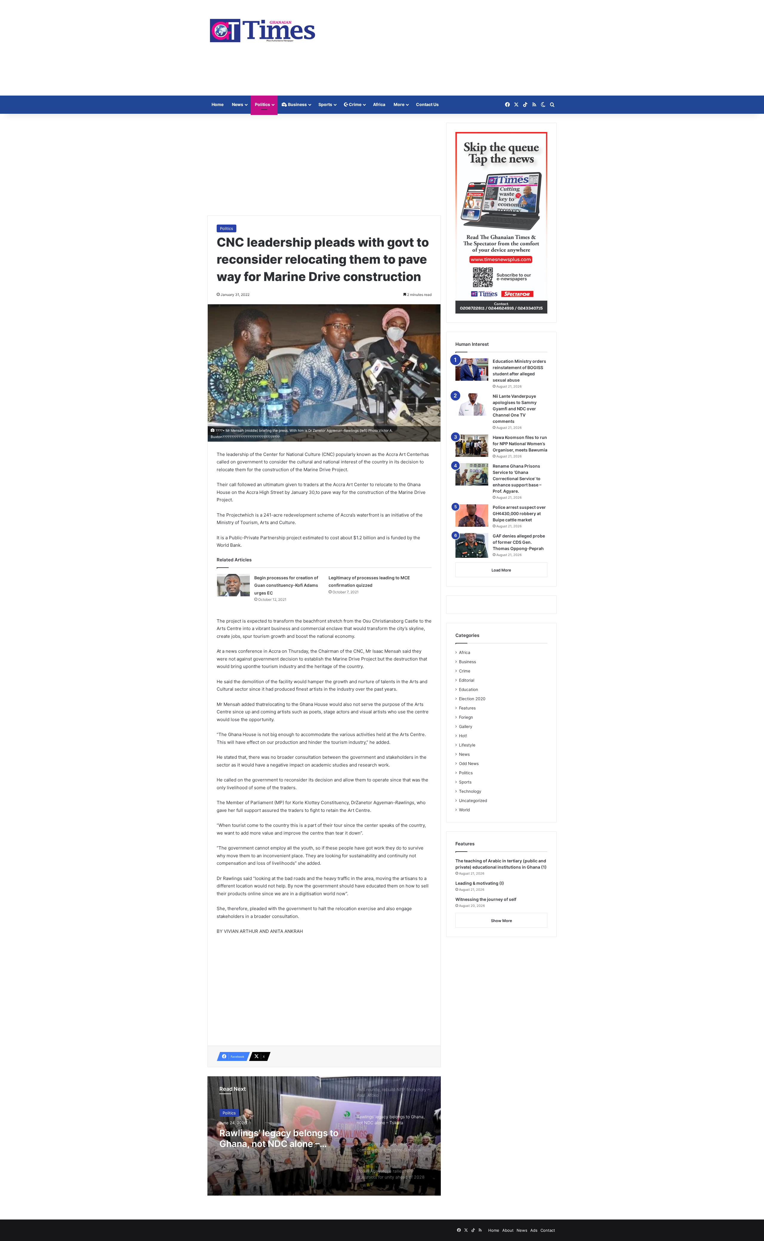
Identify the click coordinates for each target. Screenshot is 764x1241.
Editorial (466, 680)
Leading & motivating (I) (479, 883)
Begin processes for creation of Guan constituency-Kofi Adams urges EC (286, 585)
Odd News (469, 763)
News (237, 104)
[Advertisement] (442, 48)
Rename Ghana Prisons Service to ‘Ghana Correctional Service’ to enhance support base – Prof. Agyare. (517, 478)
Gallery (465, 726)
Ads (533, 1230)
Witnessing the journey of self (485, 899)
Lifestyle (467, 745)
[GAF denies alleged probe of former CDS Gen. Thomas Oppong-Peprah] (471, 545)
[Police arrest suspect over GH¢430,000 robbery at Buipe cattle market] (471, 515)
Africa (379, 104)
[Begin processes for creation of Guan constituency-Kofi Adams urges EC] (233, 585)
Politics (262, 104)
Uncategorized (473, 800)
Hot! (463, 735)
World (464, 809)
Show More (501, 920)
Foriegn (466, 717)
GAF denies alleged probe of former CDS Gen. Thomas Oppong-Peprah (519, 542)
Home (218, 104)
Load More (501, 570)
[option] (324, 1136)
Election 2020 (472, 698)
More (399, 104)
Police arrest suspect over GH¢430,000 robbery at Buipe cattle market (519, 513)
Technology (470, 791)
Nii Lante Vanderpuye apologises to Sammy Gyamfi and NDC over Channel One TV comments (515, 409)
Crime (354, 104)
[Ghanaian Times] (262, 28)
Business (297, 104)
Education (468, 689)
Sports (325, 104)
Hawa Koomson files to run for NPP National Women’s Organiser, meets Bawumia (520, 443)
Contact (547, 1230)
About (508, 1230)
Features (467, 708)
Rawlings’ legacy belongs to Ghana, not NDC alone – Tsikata (278, 1138)
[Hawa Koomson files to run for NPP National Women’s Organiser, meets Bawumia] (471, 445)
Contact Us (427, 104)
